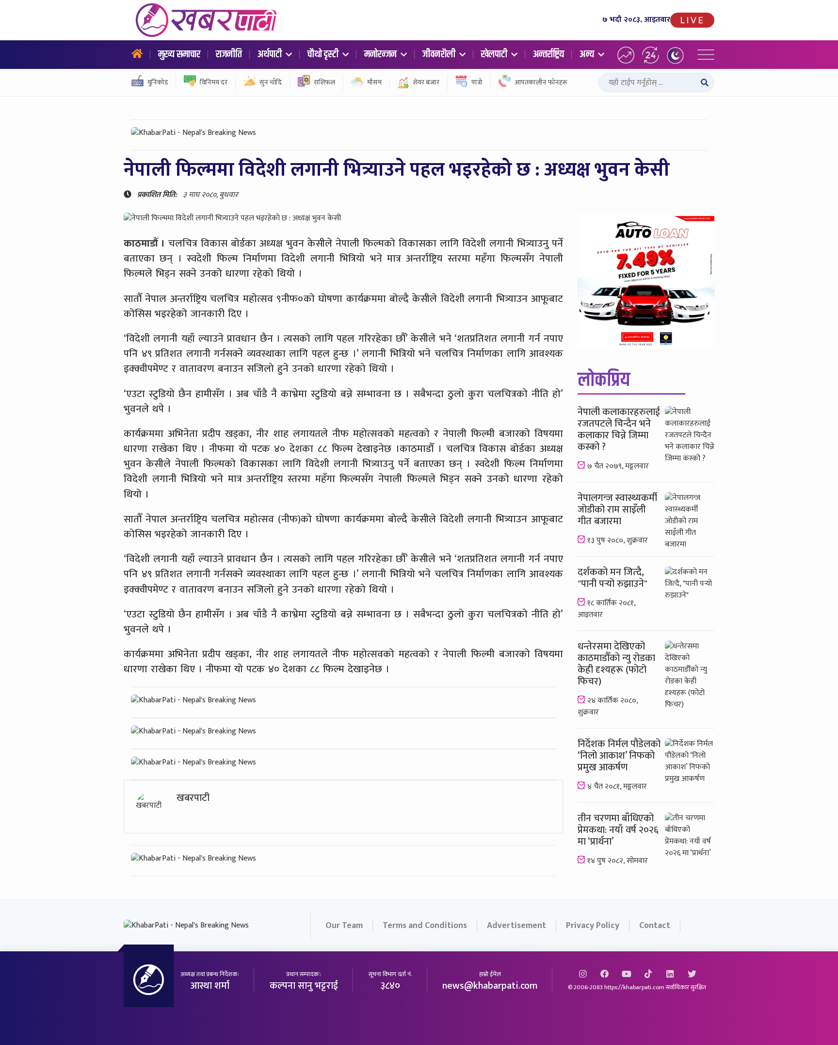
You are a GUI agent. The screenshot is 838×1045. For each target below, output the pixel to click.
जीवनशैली (439, 54)
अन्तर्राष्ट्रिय (548, 54)
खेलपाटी (495, 54)
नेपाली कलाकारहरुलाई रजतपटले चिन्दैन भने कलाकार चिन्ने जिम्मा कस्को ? (619, 429)
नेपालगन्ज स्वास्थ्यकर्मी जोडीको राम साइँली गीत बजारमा (617, 510)
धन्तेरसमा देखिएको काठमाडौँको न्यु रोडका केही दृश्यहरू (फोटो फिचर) (616, 664)
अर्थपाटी (271, 54)
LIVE (692, 20)
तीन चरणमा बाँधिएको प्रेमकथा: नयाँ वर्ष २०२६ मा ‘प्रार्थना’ (618, 830)
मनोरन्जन (381, 54)
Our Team (344, 925)
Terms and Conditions (425, 925)
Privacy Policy (592, 925)
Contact (654, 925)
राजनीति (229, 54)
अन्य (588, 54)
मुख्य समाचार (179, 54)
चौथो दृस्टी (323, 54)
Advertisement (516, 925)
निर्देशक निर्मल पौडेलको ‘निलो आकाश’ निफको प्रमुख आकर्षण (619, 756)
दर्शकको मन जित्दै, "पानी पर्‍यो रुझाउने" (612, 578)
